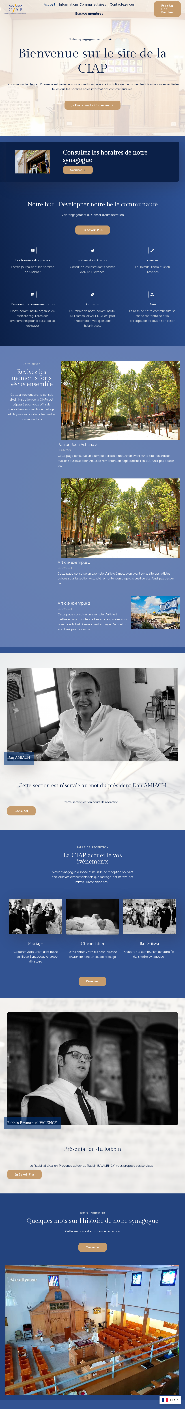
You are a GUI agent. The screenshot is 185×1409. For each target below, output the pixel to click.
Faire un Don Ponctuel (167, 9)
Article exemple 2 (74, 603)
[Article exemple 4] (120, 518)
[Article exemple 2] (155, 612)
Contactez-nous (122, 4)
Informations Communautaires (82, 4)
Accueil (49, 4)
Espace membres (89, 13)
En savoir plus (24, 1174)
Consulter (21, 811)
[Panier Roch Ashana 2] (120, 400)
